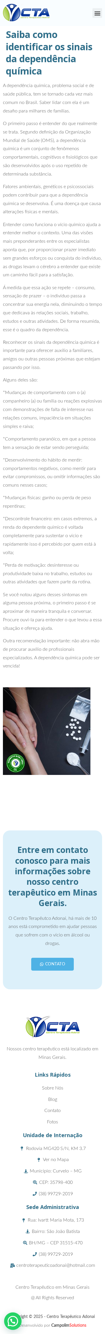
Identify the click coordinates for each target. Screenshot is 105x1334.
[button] (97, 13)
